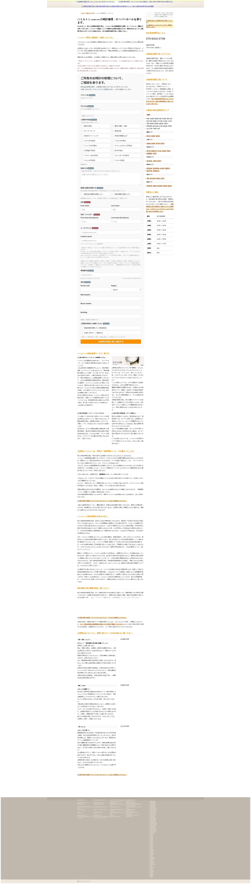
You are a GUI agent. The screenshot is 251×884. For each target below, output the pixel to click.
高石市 (162, 178)
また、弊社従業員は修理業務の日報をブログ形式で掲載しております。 (102, 624)
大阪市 (148, 114)
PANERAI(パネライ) (98, 812)
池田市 (153, 136)
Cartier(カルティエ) (130, 801)
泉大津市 (152, 178)
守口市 (159, 151)
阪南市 (170, 186)
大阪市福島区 (153, 817)
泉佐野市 (160, 186)
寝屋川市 (154, 151)
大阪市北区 (152, 832)
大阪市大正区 (153, 815)
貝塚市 (155, 186)
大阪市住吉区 (153, 813)
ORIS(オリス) (80, 812)
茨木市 (158, 143)
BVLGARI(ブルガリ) (130, 799)
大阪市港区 (152, 805)
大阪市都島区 (153, 819)
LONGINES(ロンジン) (131, 809)
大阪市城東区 (153, 820)
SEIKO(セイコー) (97, 815)
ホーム (82, 13)
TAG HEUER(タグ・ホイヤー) (132, 815)
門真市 (168, 151)
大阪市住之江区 (153, 830)
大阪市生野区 (153, 821)
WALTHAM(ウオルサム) (115, 816)
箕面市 (158, 136)
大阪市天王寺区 (153, 812)
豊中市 (149, 136)
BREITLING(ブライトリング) (100, 799)
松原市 (162, 168)
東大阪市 (149, 161)
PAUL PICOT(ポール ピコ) (132, 812)
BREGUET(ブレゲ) (81, 799)
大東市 (164, 151)
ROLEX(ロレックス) (81, 815)
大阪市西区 (152, 801)
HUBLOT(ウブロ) (81, 809)
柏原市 (159, 161)
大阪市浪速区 (153, 802)
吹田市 (153, 143)
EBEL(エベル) (80, 804)
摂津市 (162, 143)
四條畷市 (149, 153)
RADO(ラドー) (129, 813)
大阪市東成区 (153, 810)
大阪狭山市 (156, 171)
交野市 (155, 153)
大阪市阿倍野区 (153, 823)
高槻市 (149, 143)
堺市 (148, 178)
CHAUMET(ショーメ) (82, 802)
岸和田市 (149, 186)
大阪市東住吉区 (153, 824)
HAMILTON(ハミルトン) (115, 806)
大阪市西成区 (153, 804)
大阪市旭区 (152, 816)
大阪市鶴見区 (153, 827)
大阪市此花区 (153, 806)
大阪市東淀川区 (153, 809)
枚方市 (149, 151)
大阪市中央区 (153, 831)
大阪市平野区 (153, 828)
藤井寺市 (149, 171)
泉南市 (165, 186)
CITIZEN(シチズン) (114, 802)
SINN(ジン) (112, 815)
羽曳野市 (167, 168)
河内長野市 (156, 168)
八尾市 (155, 161)
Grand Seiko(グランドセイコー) (101, 806)
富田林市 (149, 168)
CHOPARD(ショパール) (99, 802)
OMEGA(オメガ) (129, 810)
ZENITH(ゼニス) (129, 816)
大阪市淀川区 (153, 825)
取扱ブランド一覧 (90, 13)
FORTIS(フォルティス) (99, 804)
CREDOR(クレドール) (131, 802)
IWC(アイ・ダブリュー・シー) (100, 809)
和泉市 (158, 178)
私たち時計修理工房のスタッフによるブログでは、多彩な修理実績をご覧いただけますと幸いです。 (160, 101)
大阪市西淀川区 (153, 808)
